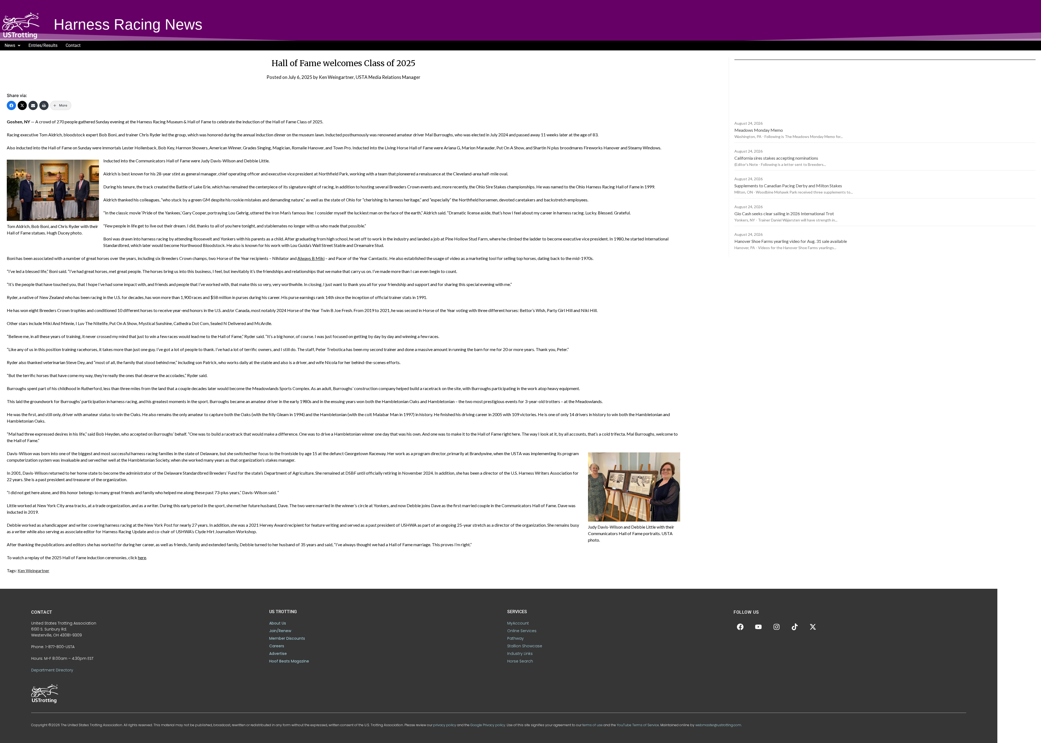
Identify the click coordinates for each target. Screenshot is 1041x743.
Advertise (278, 653)
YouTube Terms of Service (638, 725)
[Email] (33, 105)
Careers (276, 646)
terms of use (592, 725)
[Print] (44, 105)
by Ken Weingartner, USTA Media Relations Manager (366, 77)
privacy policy (444, 725)
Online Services (521, 630)
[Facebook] (11, 105)
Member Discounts (287, 638)
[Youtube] (758, 627)
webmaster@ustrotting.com (718, 725)
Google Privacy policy (487, 725)
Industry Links (520, 653)
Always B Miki (310, 258)
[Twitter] (22, 105)
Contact (73, 45)
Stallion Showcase (524, 646)
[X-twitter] (813, 627)
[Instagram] (776, 627)
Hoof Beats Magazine (289, 661)
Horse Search (520, 661)
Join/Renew (280, 630)
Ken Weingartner (33, 570)
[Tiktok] (795, 627)
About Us (277, 623)
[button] (12, 45)
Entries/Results (42, 45)
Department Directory (52, 670)
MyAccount (518, 623)
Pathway (515, 638)
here (142, 557)
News (10, 45)
